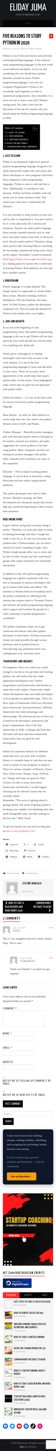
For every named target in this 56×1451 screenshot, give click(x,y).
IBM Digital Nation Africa (17, 259)
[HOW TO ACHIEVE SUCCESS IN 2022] (8, 1315)
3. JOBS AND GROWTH (17, 139)
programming (32, 873)
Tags (44, 1295)
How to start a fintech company (29, 1337)
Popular (11, 1295)
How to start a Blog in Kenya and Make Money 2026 (14, 907)
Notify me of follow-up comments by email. (27, 1082)
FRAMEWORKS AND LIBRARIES (21, 146)
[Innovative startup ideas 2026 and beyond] (8, 1411)
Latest (28, 1295)
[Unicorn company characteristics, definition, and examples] (8, 1326)
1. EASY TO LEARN (15, 132)
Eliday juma (28, 8)
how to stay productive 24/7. (21, 831)
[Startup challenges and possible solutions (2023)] (8, 1398)
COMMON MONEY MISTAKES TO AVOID (42, 905)
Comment (10, 1008)
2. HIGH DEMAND (14, 136)
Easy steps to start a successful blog (32, 1302)
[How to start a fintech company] (8, 1339)
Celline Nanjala (35, 48)
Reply (51, 928)
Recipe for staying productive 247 (30, 1348)
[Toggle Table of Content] (33, 128)
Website (8, 1062)
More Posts (28, 892)
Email (7, 1047)
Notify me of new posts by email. (24, 1095)
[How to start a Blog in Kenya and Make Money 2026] (8, 1385)
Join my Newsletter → (22, 1176)
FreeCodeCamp (44, 259)
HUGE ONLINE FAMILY (17, 143)
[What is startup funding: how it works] (8, 1373)
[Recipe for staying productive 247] (8, 1350)
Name (7, 1033)
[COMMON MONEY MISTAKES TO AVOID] (8, 1361)
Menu (28, 23)
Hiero (22, 1447)
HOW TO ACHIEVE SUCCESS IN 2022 (28, 1313)
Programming (13, 873)
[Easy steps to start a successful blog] (8, 1304)
